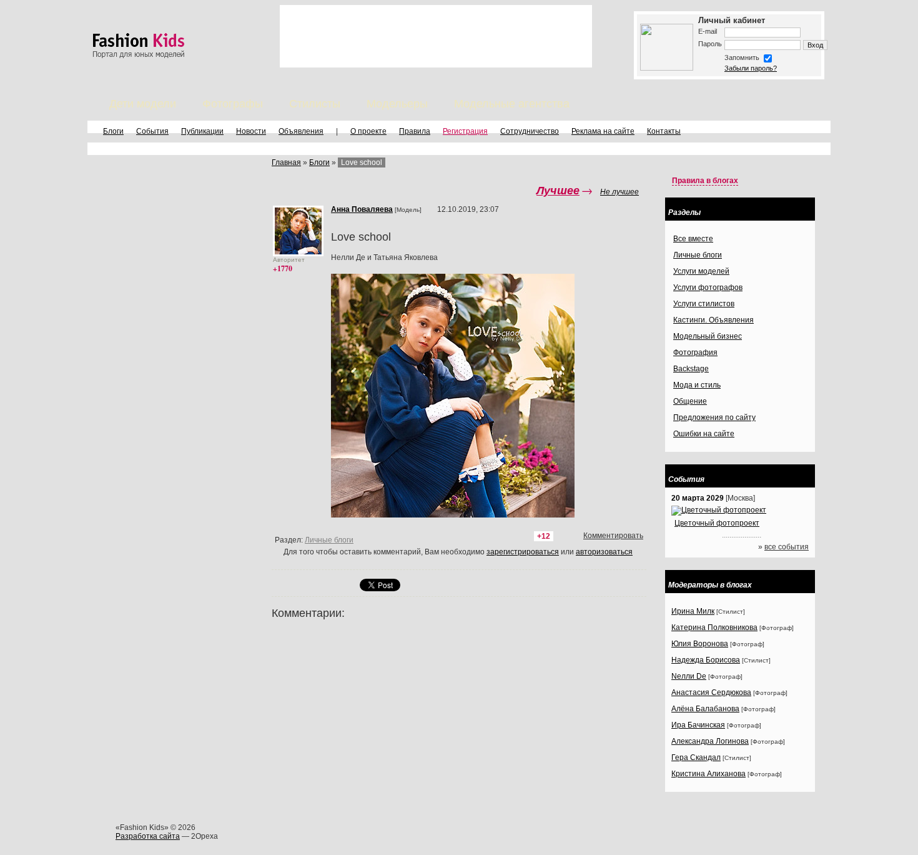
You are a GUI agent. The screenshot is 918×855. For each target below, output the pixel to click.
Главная (286, 162)
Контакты (664, 131)
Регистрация (465, 131)
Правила (414, 131)
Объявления (301, 131)
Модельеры (397, 104)
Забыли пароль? (750, 68)
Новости (251, 131)
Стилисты (314, 104)
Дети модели (142, 104)
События (152, 131)
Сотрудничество (529, 131)
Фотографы (232, 104)
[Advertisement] (436, 36)
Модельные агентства (512, 104)
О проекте (368, 131)
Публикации (202, 131)
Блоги (113, 131)
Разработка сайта (148, 836)
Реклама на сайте (602, 131)
